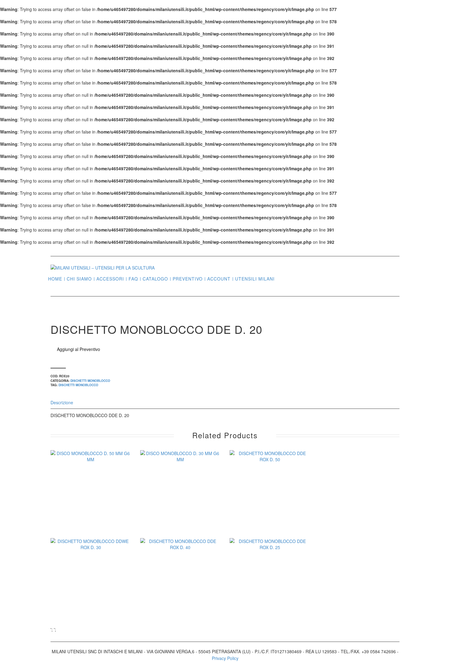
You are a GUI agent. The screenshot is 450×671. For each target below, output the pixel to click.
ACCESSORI (110, 279)
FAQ (133, 279)
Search (281, 278)
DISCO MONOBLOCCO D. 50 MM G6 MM (90, 504)
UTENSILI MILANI (255, 279)
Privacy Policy (225, 658)
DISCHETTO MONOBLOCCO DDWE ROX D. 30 (90, 592)
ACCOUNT (219, 279)
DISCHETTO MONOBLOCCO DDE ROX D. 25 (270, 592)
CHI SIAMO (79, 279)
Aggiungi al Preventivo (78, 349)
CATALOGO (155, 279)
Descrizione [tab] (62, 402)
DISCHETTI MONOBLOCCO (90, 381)
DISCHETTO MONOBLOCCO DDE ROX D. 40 (180, 592)
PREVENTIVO (188, 279)
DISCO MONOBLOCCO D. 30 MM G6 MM (180, 504)
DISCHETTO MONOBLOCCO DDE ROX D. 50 (270, 504)
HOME (55, 279)
